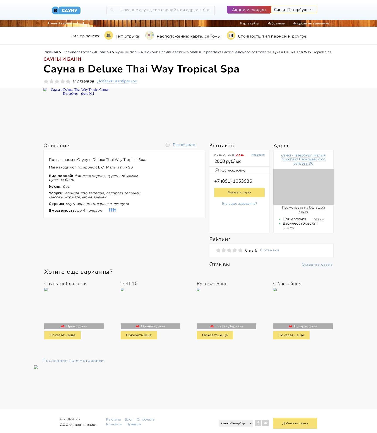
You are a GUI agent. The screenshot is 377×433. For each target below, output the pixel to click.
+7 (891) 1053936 (233, 181)
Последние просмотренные (73, 360)
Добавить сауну (295, 423)
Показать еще (62, 335)
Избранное (276, 23)
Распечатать (184, 145)
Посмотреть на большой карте (303, 209)
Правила (133, 424)
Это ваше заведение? (239, 204)
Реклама (113, 419)
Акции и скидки (249, 9)
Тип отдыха (127, 36)
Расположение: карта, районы (189, 36)
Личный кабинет (60, 23)
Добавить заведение (313, 23)
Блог (129, 419)
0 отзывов (269, 250)
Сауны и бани (62, 59)
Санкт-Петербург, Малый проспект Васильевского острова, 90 (303, 159)
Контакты (114, 424)
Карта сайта (249, 23)
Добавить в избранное (117, 81)
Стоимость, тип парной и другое (272, 36)
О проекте (145, 419)
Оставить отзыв (317, 264)
